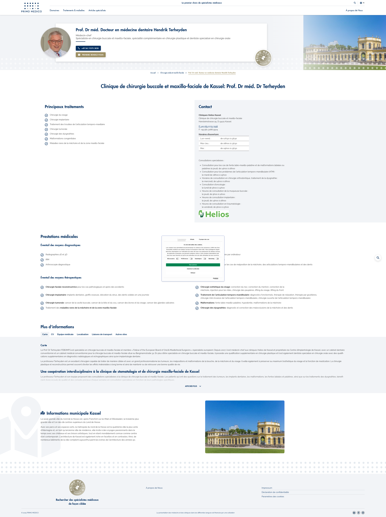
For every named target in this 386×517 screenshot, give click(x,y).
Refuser (193, 273)
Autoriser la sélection (193, 269)
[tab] (45, 334)
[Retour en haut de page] (378, 512)
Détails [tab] (192, 239)
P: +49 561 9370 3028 (208, 126)
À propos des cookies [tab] (203, 239)
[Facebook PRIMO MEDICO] (358, 512)
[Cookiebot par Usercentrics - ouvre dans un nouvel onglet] (213, 278)
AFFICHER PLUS (191, 386)
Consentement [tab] (181, 239)
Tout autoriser (193, 265)
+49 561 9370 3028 (90, 48)
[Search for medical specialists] (378, 258)
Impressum (267, 488)
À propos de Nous (354, 10)
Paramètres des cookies (273, 496)
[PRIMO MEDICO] (31, 7)
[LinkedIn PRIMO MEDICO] (354, 512)
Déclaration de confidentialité (275, 492)
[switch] (191, 259)
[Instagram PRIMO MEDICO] (363, 512)
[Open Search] (355, 3)
